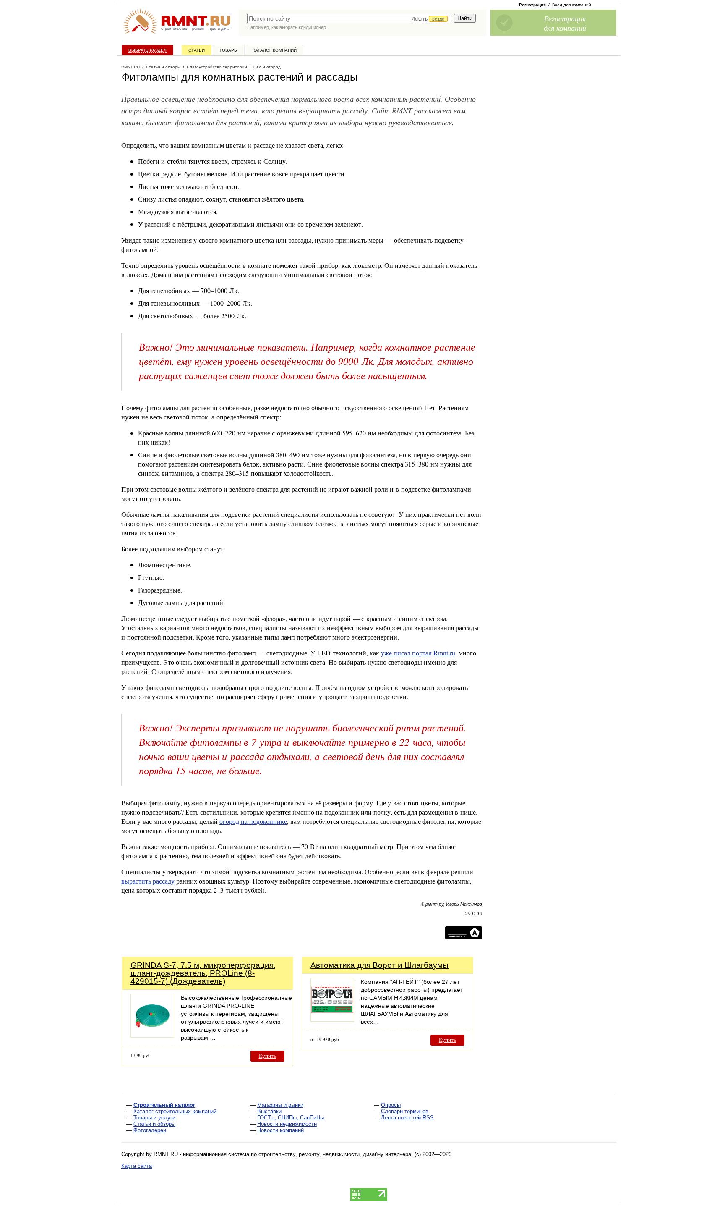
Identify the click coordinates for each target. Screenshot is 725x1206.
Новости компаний (280, 1130)
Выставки (269, 1111)
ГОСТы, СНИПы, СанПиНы (290, 1117)
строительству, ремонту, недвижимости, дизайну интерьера (334, 1154)
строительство (174, 28)
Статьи (196, 50)
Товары (228, 50)
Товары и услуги (154, 1117)
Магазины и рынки (280, 1105)
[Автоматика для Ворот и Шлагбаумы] (332, 1019)
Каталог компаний (275, 50)
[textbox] (349, 18)
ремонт (198, 28)
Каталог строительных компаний (174, 1111)
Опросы (391, 1105)
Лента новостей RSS (407, 1117)
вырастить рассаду (148, 880)
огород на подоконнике (253, 821)
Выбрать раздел (147, 50)
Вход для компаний (571, 5)
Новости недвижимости (287, 1124)
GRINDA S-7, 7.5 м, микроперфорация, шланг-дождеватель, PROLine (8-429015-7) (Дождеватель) (203, 973)
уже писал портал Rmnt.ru (418, 652)
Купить (267, 1056)
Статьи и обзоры (154, 1124)
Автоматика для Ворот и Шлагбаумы (379, 965)
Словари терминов (404, 1111)
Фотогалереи (149, 1130)
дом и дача (219, 28)
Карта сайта (136, 1166)
